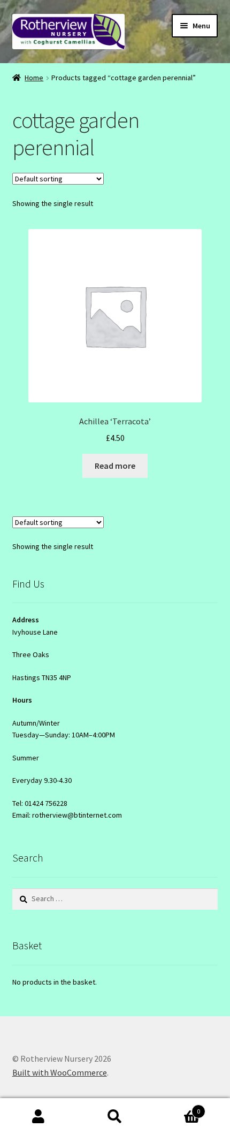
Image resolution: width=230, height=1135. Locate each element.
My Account (38, 1117)
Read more (115, 465)
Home (34, 77)
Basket (177, 1107)
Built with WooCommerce (59, 1072)
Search (114, 1117)
